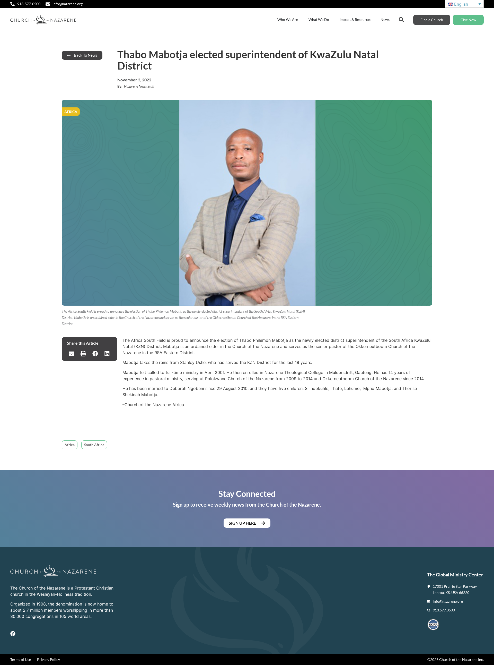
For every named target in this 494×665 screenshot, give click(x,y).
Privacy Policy (48, 659)
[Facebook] (12, 633)
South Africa (94, 444)
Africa (70, 444)
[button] (71, 353)
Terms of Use (20, 659)
